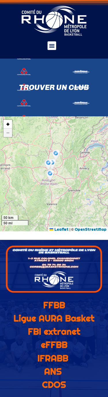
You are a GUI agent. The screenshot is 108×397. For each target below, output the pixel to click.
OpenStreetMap (91, 229)
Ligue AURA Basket (54, 318)
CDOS (54, 384)
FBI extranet (54, 331)
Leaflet (61, 229)
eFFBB (54, 344)
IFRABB (52, 358)
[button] (52, 45)
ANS (53, 371)
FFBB (54, 305)
